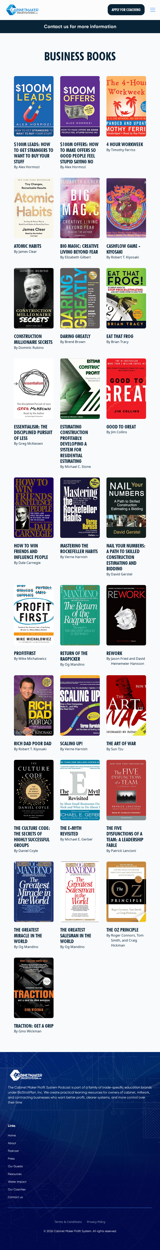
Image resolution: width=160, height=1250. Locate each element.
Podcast (13, 1150)
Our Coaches (16, 1189)
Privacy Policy (96, 1222)
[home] (22, 9)
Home (12, 1135)
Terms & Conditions (68, 1222)
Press (11, 1158)
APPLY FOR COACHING (126, 10)
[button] (152, 10)
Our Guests (15, 1166)
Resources (14, 1174)
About (12, 1143)
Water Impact (17, 1181)
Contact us (15, 1197)
